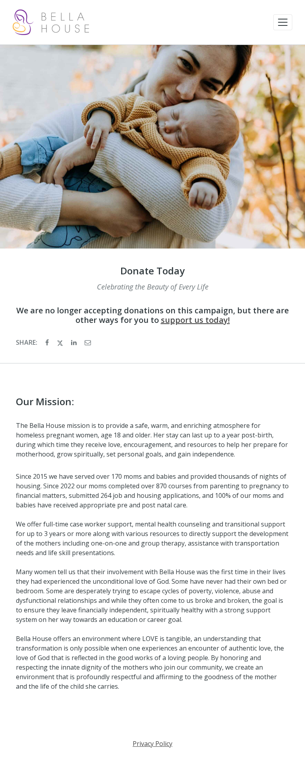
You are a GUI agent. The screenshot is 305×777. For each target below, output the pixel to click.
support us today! (195, 320)
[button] (282, 22)
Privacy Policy (152, 743)
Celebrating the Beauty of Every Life (152, 286)
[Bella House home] (51, 22)
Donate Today (152, 270)
